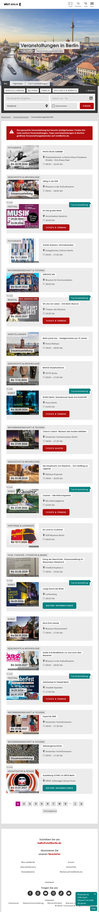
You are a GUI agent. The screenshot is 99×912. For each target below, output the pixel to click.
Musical (12, 299)
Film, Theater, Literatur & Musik (27, 555)
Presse (71, 862)
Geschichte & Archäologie (24, 177)
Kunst (11, 393)
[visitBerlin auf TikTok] (61, 893)
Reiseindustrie (28, 872)
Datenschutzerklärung (33, 903)
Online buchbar (61, 106)
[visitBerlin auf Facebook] (30, 893)
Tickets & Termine (56, 227)
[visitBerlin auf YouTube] (45, 893)
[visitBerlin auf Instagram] (53, 893)
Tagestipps (18, 83)
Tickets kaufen (54, 448)
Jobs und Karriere (28, 867)
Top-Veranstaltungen (37, 83)
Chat (93, 908)
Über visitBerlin (28, 862)
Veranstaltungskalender (49, 51)
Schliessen (95, 894)
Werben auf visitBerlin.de (71, 872)
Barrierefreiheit (54, 903)
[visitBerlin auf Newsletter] (68, 893)
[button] (78, 4)
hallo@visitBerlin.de (49, 843)
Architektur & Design (21, 771)
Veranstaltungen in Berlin (50, 45)
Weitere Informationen (59, 605)
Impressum (13, 903)
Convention (71, 867)
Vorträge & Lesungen (21, 525)
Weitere (91, 90)
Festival (13, 206)
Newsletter (54, 854)
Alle (5, 83)
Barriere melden (73, 903)
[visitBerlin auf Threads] (37, 893)
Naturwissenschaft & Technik (26, 270)
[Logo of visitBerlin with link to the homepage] (12, 4)
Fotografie (14, 147)
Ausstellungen (17, 334)
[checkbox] (14, 90)
